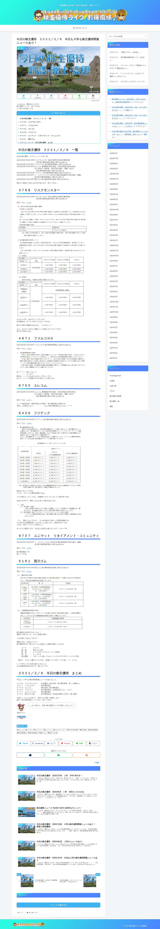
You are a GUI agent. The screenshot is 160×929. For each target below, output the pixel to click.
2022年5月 (114, 276)
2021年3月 (114, 348)
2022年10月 (114, 256)
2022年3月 (114, 286)
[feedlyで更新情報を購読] (58, 755)
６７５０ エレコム (27, 129)
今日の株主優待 (73, 730)
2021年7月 (114, 327)
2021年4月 (114, 343)
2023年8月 (114, 215)
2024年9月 (114, 184)
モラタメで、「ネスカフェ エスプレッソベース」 (128, 81)
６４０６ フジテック (28, 132)
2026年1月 (114, 153)
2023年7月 (114, 220)
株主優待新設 (33, 733)
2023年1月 (114, 240)
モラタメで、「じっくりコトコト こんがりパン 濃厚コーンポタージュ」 (127, 74)
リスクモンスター (60, 730)
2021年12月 (114, 302)
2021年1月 (113, 358)
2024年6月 (114, 189)
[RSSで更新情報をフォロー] (86, 755)
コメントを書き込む (58, 905)
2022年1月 (114, 297)
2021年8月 (114, 322)
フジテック (38, 730)
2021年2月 (114, 353)
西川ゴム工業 (53, 733)
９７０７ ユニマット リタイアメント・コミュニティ (40, 136)
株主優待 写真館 (115, 396)
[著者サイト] (30, 755)
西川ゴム (43, 733)
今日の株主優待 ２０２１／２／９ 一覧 (35, 118)
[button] (146, 36)
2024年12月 (114, 174)
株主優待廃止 (22, 733)
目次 (57, 113)
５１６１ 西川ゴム (27, 139)
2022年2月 (114, 291)
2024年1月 (114, 204)
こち (28, 400)
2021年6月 (114, 332)
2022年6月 (114, 271)
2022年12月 (114, 245)
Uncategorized (115, 376)
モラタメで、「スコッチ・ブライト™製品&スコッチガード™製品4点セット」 (128, 66)
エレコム (21, 730)
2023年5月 (114, 225)
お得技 (112, 381)
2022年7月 (114, 266)
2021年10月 (114, 312)
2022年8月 (114, 261)
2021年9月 (114, 317)
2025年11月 (114, 158)
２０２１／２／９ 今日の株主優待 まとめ (36, 142)
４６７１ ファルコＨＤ (29, 125)
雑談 (111, 406)
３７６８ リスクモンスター (30, 122)
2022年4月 (114, 281)
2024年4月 (114, 194)
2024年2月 (114, 199)
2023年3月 (114, 235)
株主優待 (84, 730)
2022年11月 (114, 250)
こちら (28, 202)
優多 (127, 110)
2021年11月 (114, 307)
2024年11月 (114, 179)
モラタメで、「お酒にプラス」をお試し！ (125, 52)
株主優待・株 (23, 726)
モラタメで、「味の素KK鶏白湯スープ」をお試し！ (127, 58)
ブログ (112, 391)
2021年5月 (114, 338)
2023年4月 (114, 230)
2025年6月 (114, 163)
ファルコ (29, 730)
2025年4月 (114, 169)
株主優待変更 (94, 730)
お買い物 (113, 386)
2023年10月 (114, 210)
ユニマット (48, 730)
